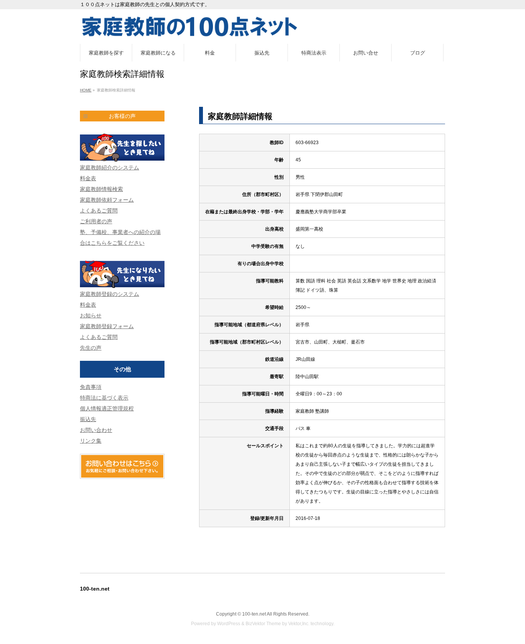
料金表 (88, 178)
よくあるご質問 (99, 210)
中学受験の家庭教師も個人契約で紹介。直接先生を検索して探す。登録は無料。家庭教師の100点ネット (262, 26)
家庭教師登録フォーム (107, 326)
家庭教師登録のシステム (109, 294)
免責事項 (90, 387)
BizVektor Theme (263, 623)
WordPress (228, 623)
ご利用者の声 (96, 221)
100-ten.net (254, 614)
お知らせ (90, 315)
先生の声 (90, 348)
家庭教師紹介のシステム (109, 167)
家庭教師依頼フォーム (107, 200)
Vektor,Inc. (298, 623)
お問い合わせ (96, 430)
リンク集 (90, 441)
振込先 (88, 419)
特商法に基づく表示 (104, 398)
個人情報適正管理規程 (107, 408)
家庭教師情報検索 (101, 189)
